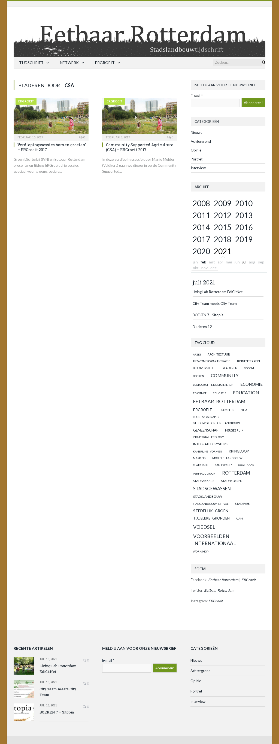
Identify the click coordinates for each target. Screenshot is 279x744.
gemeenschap (206, 430)
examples (226, 410)
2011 (201, 215)
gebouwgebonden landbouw (216, 423)
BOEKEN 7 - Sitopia (208, 315)
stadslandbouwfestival (210, 503)
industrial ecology (208, 437)
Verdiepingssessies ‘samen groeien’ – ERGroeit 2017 (51, 147)
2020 (201, 251)
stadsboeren (231, 480)
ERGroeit (105, 62)
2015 (222, 227)
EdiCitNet (199, 393)
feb (203, 262)
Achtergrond (201, 141)
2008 (201, 203)
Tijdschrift (31, 62)
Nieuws (196, 132)
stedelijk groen (210, 510)
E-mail (197, 96)
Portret (196, 159)
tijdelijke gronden (211, 518)
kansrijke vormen (207, 451)
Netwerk (69, 62)
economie (251, 384)
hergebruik (234, 430)
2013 (244, 215)
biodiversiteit (204, 368)
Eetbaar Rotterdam (219, 401)
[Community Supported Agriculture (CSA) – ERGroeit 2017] (139, 117)
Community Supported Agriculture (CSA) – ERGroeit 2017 (139, 147)
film (244, 410)
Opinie (196, 150)
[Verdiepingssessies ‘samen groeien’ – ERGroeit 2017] (51, 117)
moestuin (200, 464)
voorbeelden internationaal (214, 539)
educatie (219, 393)
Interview (198, 168)
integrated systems (210, 444)
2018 (222, 239)
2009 (222, 203)
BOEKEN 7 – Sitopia (57, 712)
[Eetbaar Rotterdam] (139, 30)
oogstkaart (247, 464)
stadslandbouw (207, 496)
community (224, 375)
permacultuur (204, 473)
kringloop (239, 451)
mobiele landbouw (227, 458)
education (246, 392)
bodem (249, 368)
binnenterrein (248, 361)
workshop (200, 551)
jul (244, 262)
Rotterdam (236, 472)
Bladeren (229, 368)
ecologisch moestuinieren (213, 384)
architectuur (219, 354)
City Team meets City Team (215, 303)
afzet (197, 354)
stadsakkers (203, 480)
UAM (239, 518)
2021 (222, 251)
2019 (244, 239)
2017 (201, 239)
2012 (222, 215)
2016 (244, 227)
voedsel (204, 527)
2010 (244, 203)
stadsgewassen (212, 488)
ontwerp (223, 465)
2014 (201, 227)
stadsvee (242, 503)
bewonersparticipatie (212, 361)
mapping (199, 458)
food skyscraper (206, 416)
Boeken (198, 376)
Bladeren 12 (202, 326)
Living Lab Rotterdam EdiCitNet (217, 292)
